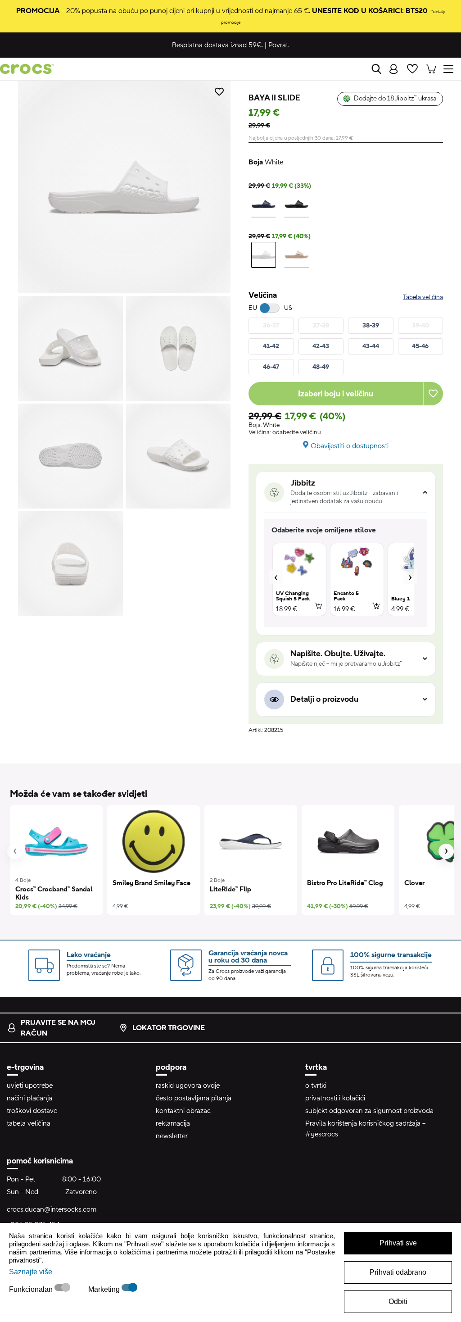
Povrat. (278, 45)
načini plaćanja (29, 1098)
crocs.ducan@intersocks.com (51, 1209)
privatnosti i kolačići (335, 1098)
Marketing (105, 1289)
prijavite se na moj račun (58, 1028)
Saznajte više (30, 1272)
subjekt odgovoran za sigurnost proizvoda (369, 1110)
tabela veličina (28, 1123)
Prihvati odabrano (398, 1272)
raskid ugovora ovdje (188, 1085)
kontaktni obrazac (183, 1110)
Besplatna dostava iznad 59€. (217, 45)
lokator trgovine (168, 1027)
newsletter (172, 1135)
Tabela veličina (423, 297)
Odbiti (398, 1301)
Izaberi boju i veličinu (335, 394)
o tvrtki (315, 1085)
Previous (276, 576)
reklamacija (173, 1123)
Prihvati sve (398, 1243)
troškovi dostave (32, 1110)
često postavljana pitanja (193, 1098)
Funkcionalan (31, 1289)
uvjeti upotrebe (30, 1085)
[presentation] (15, 851)
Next (410, 576)
